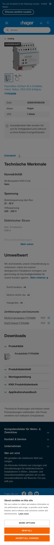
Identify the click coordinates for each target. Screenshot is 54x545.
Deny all (27, 531)
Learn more (23, 514)
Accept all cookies (27, 538)
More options (27, 523)
